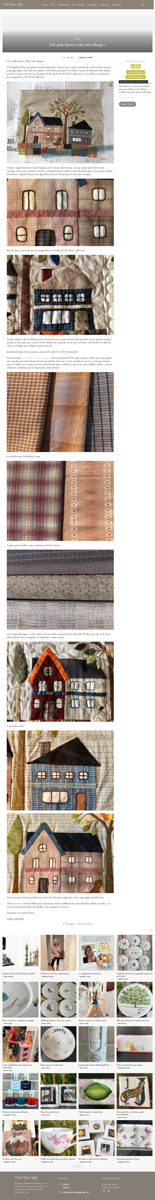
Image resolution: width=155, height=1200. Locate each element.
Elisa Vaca (70, 57)
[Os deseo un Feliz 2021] (20, 1138)
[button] (142, 4)
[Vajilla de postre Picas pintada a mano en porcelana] (135, 953)
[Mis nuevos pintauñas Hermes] (20, 1091)
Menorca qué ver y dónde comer (92, 1020)
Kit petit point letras (50, 1112)
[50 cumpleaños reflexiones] (97, 953)
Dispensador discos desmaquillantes (94, 1065)
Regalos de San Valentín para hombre (19, 973)
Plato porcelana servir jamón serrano (133, 1020)
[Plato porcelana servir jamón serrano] (135, 1000)
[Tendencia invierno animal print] (59, 953)
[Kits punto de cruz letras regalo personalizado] (135, 1091)
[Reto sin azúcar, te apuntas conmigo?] (20, 1000)
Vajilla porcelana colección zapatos (56, 1020)
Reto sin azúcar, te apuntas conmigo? (18, 1020)
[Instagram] (138, 66)
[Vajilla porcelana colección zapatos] (59, 1000)
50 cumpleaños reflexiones (90, 973)
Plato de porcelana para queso (130, 1065)
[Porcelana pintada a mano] (135, 1138)
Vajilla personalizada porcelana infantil (58, 1159)
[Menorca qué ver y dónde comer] (97, 1000)
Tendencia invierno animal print (55, 973)
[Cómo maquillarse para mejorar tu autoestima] (20, 1044)
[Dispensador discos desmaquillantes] (97, 1044)
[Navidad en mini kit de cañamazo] (97, 1138)
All (151, 930)
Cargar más (76, 1166)
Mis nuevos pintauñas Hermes (15, 1112)
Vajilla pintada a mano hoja (90, 1112)
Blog (77, 39)
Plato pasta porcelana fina (52, 1065)
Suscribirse (127, 104)
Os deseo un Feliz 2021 (12, 1159)
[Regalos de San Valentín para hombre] (20, 953)
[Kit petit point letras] (59, 1091)
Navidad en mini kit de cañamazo (93, 1159)
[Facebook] (133, 66)
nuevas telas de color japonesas (36, 357)
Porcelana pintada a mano (128, 1159)
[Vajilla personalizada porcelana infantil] (59, 1138)
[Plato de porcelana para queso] (135, 1044)
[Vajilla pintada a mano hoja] (97, 1091)
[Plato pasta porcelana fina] (59, 1044)
